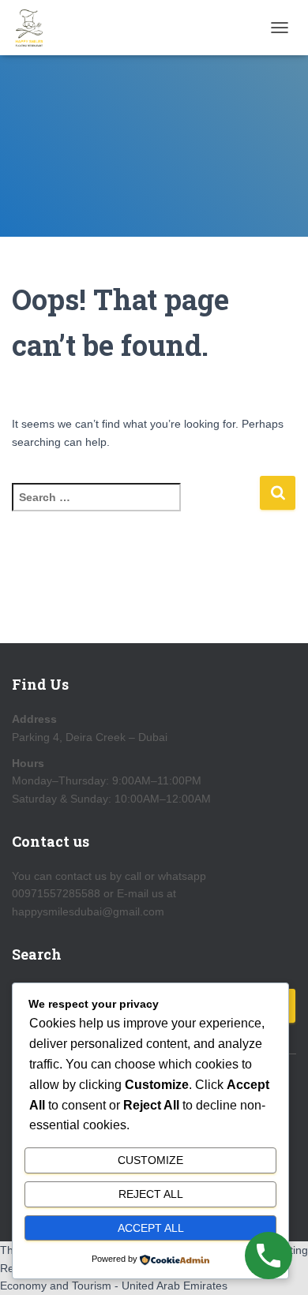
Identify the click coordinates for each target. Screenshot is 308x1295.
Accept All (151, 1228)
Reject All (150, 1194)
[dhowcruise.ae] (36, 27)
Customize (150, 1160)
